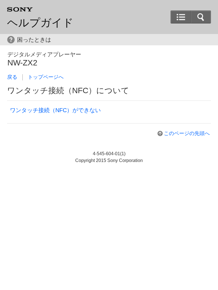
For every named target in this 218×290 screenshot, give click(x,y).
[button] (201, 17)
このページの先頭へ (187, 133)
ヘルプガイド (40, 22)
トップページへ (46, 77)
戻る (12, 77)
